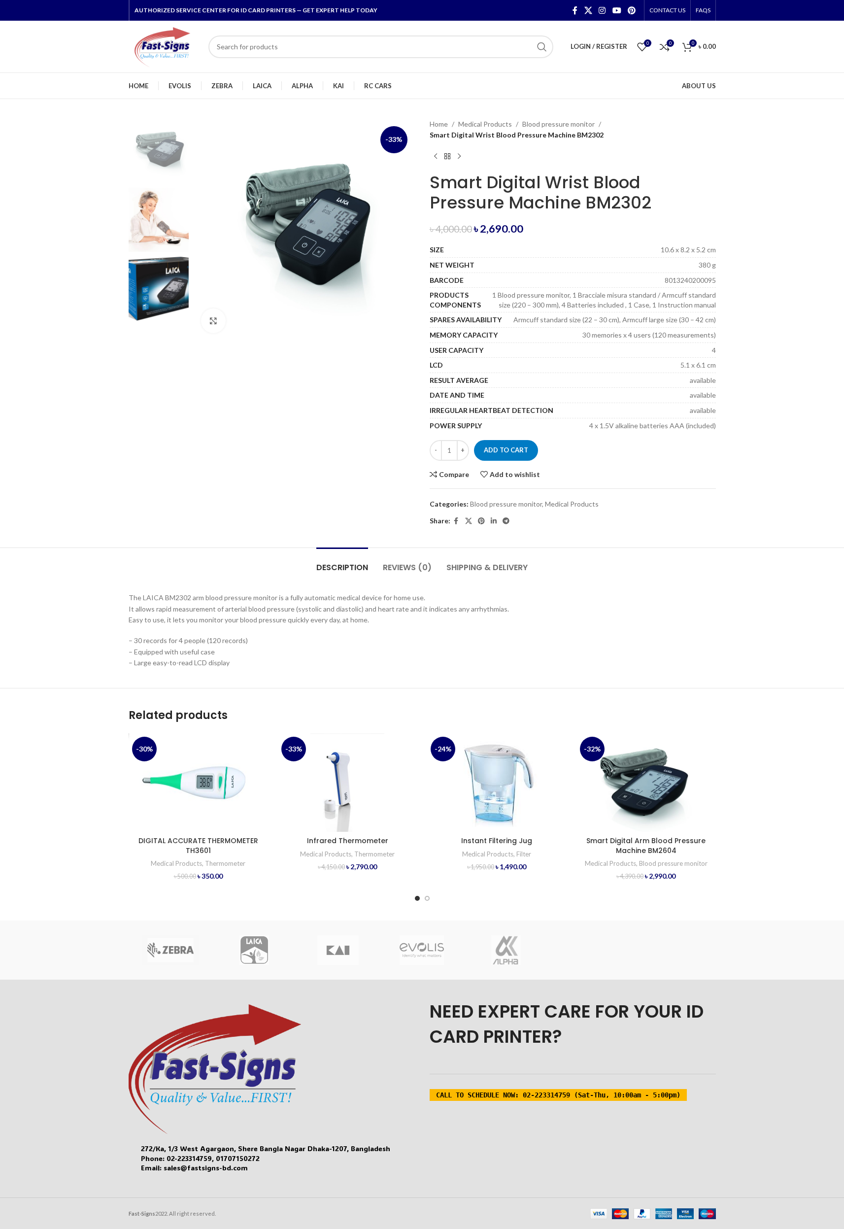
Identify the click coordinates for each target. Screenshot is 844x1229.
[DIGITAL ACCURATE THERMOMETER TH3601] (198, 782)
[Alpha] (506, 950)
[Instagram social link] (602, 10)
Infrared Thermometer (347, 841)
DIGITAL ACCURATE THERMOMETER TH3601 (198, 845)
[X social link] (588, 10)
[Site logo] (164, 45)
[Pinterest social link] (631, 10)
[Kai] (338, 950)
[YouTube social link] (616, 10)
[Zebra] (170, 950)
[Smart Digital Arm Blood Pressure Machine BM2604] (646, 782)
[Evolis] (422, 950)
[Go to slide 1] (417, 898)
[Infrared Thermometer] (347, 782)
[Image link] (215, 1068)
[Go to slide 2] (427, 898)
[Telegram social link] (506, 521)
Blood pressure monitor (558, 124)
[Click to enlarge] (213, 320)
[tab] (342, 562)
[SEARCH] (542, 46)
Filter (523, 854)
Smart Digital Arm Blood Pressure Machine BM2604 (646, 845)
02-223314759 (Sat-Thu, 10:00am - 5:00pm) (558, 1095)
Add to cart (506, 450)
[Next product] (459, 157)
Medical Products (485, 124)
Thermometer (225, 863)
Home (439, 124)
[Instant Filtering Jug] (497, 782)
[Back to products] (447, 157)
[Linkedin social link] (494, 521)
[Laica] (254, 950)
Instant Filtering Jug (496, 841)
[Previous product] (435, 157)
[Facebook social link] (575, 10)
